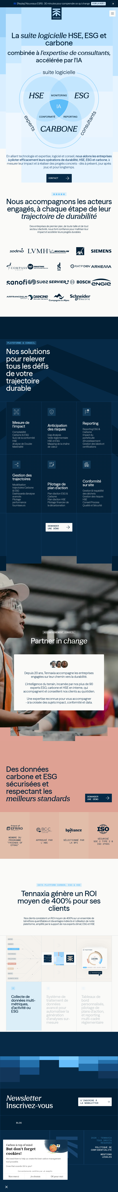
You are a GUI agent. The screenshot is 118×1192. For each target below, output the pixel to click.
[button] (112, 13)
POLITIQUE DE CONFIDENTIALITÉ (101, 1148)
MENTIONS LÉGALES (106, 1155)
